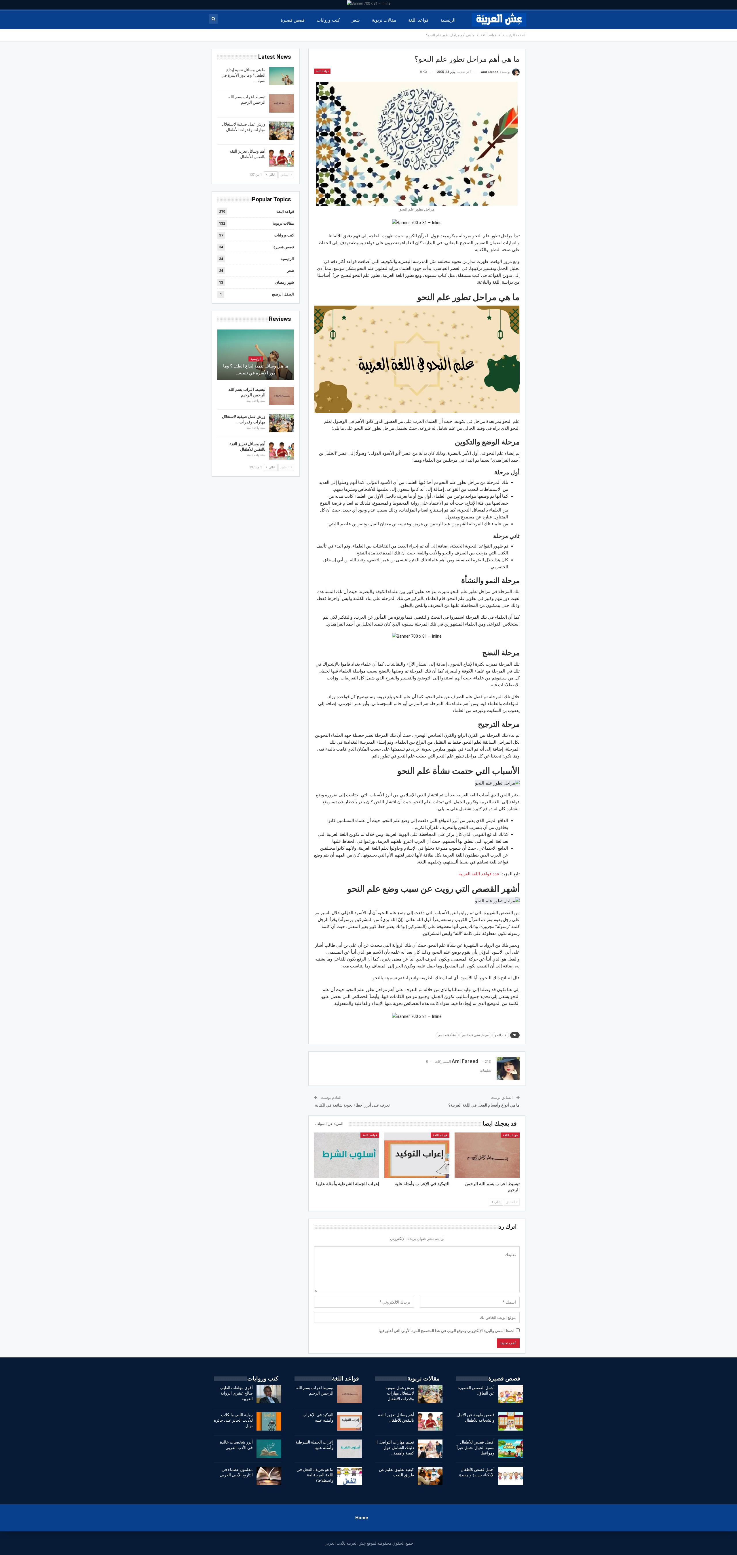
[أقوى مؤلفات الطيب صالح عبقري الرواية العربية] (269, 1394)
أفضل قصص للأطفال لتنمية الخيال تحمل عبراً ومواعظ (476, 1447)
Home (361, 1517)
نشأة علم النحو (447, 1035)
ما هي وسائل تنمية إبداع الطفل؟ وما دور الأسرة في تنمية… (243, 75)
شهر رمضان (284, 282)
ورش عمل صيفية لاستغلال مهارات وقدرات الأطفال (399, 1393)
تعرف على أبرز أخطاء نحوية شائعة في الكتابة (352, 1105)
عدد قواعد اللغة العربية (479, 873)
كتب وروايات (328, 20)
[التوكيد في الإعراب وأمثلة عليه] (416, 1155)
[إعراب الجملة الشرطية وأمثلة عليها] (346, 1155)
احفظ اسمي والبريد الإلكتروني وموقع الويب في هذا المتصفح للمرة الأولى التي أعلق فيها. (445, 1331)
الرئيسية (447, 20)
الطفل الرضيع (283, 294)
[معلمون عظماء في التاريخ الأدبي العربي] (269, 1476)
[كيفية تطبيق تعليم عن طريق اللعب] (430, 1476)
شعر (356, 20)
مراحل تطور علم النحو (475, 1035)
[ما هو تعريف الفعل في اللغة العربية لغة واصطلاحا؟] (349, 1476)
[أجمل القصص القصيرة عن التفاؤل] (510, 1394)
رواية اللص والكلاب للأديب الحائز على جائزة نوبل (233, 1420)
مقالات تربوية (384, 20)
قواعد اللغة (418, 20)
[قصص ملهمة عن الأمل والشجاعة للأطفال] (510, 1421)
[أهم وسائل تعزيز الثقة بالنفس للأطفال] (281, 158)
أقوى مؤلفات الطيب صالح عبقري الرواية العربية (236, 1393)
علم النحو (500, 1035)
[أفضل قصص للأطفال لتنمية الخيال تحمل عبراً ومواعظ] (510, 1449)
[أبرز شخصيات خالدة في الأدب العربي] (269, 1449)
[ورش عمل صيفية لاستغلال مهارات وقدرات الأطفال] (281, 131)
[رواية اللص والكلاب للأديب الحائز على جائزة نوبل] (269, 1421)
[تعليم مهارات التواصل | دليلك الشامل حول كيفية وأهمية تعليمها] (430, 1449)
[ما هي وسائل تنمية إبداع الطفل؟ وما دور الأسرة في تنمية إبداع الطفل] (281, 76)
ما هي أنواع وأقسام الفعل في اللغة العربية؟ (484, 1105)
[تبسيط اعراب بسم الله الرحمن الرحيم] (487, 1155)
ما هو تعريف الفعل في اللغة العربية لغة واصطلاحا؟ (315, 1475)
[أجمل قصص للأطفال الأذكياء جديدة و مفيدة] (510, 1476)
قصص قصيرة (293, 20)
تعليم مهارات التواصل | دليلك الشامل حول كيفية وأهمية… (395, 1447)
